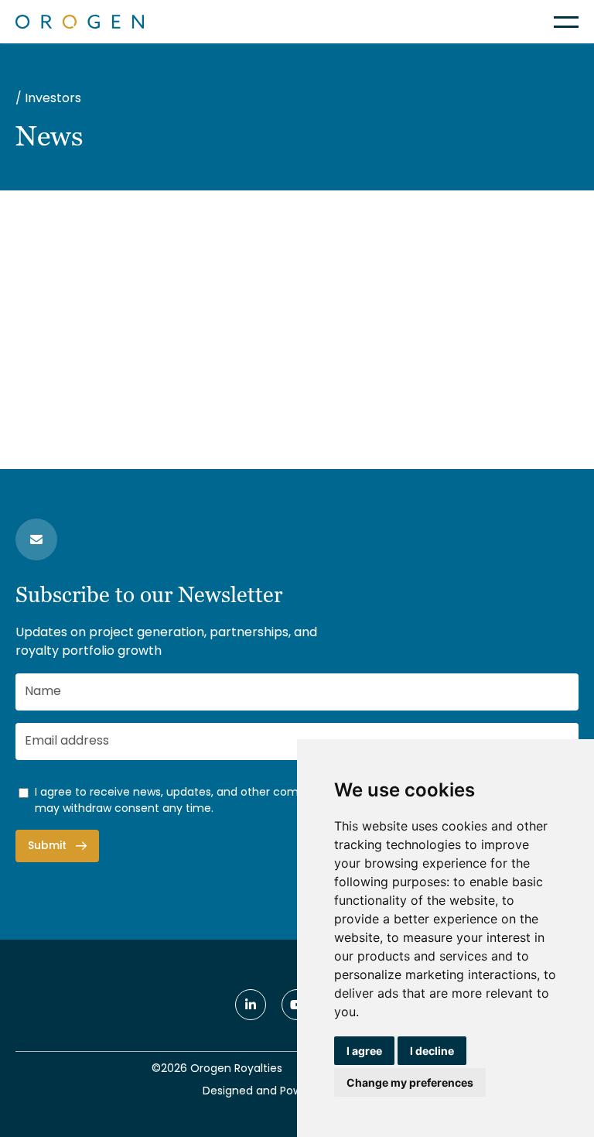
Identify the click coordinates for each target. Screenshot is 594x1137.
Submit (47, 846)
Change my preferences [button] (409, 1082)
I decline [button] (432, 1050)
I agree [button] (364, 1050)
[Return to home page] (79, 22)
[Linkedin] (250, 1004)
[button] (566, 22)
